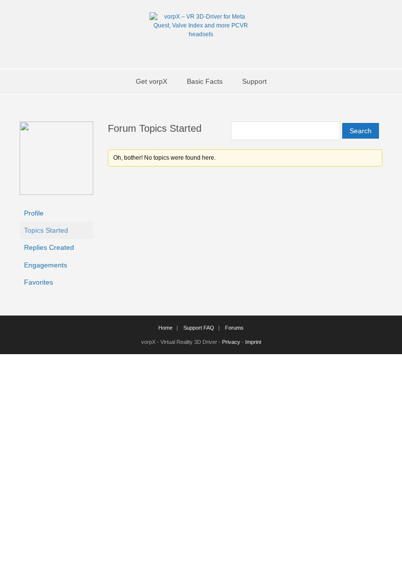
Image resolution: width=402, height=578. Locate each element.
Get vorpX (151, 81)
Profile (34, 213)
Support (254, 81)
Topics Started (46, 230)
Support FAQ (198, 328)
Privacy (231, 342)
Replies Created (49, 247)
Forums (234, 328)
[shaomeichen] (56, 192)
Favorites (38, 282)
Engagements (45, 265)
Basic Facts (205, 81)
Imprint (253, 342)
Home (165, 328)
